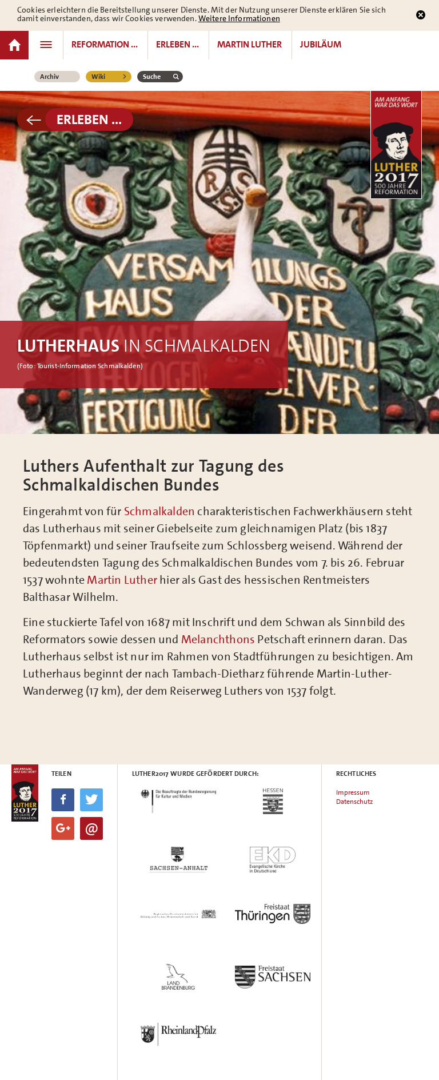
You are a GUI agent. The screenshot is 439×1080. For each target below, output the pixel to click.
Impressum (353, 792)
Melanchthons (218, 639)
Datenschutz (354, 801)
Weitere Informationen (239, 18)
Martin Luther (122, 579)
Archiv (49, 76)
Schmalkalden (158, 511)
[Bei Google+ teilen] (62, 828)
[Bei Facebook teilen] (62, 799)
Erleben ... (89, 119)
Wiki (98, 76)
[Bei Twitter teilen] (91, 799)
